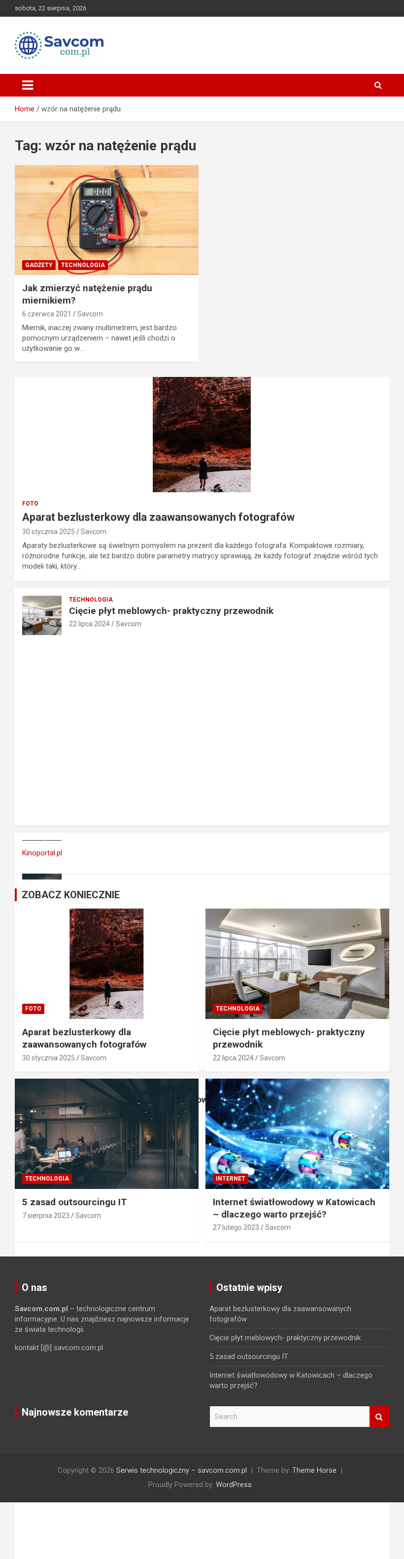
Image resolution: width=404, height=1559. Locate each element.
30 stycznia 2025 (48, 532)
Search (379, 1417)
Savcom (90, 314)
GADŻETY (39, 265)
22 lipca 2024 (89, 624)
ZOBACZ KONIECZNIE (71, 895)
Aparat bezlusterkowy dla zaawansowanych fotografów (158, 517)
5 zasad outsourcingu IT (74, 1202)
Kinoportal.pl (42, 852)
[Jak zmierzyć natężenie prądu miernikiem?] (106, 220)
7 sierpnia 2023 (45, 1216)
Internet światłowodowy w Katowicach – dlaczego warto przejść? (294, 1208)
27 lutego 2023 (236, 1227)
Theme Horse (314, 1470)
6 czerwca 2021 (46, 314)
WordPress (234, 1484)
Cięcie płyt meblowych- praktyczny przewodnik (171, 610)
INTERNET (230, 1178)
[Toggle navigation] (27, 85)
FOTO (30, 503)
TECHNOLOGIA (83, 265)
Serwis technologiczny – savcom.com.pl (181, 1470)
